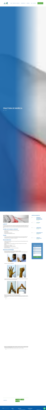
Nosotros (14, 3)
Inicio (11, 3)
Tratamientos (23, 3)
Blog (32, 3)
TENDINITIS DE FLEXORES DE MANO (39, 238)
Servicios (17, 3)
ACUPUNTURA (38, 222)
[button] (17, 399)
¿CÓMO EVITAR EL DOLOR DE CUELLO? (38, 228)
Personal (28, 3)
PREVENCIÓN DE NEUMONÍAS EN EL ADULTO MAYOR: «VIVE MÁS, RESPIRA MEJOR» (39, 218)
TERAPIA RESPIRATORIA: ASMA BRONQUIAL (39, 233)
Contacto (34, 3)
